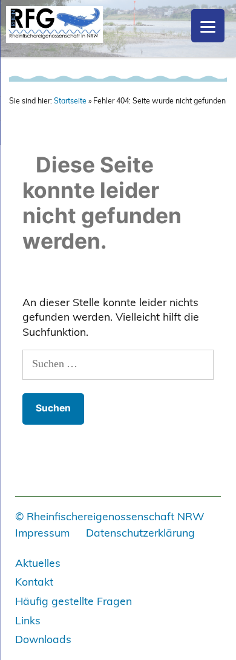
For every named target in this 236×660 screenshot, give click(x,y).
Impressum (42, 532)
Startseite (70, 100)
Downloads (43, 638)
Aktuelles (38, 562)
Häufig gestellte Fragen (73, 600)
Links (28, 620)
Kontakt (34, 581)
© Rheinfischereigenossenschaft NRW (110, 516)
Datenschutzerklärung (140, 532)
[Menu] (208, 25)
